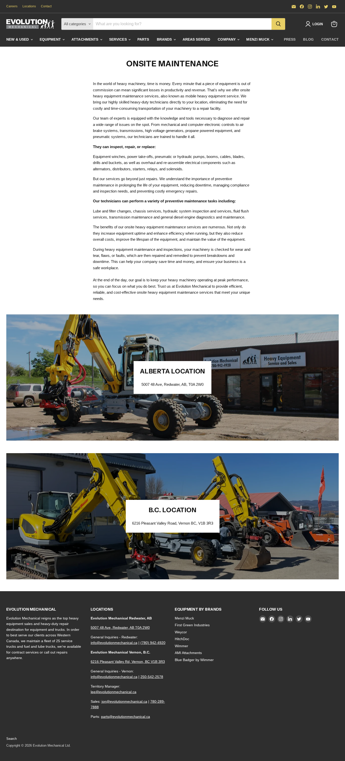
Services (118, 39)
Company (227, 39)
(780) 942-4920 (152, 643)
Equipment (51, 39)
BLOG (308, 39)
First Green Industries (192, 625)
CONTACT (330, 39)
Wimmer (181, 646)
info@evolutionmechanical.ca (114, 643)
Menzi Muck (258, 39)
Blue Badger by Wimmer (194, 660)
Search (11, 739)
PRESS (290, 39)
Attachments (85, 39)
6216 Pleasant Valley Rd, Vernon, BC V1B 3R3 (128, 662)
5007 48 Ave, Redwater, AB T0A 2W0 (120, 628)
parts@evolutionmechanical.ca (125, 717)
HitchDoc (182, 639)
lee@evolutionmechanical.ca (113, 692)
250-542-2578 (151, 677)
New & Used (18, 39)
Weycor (181, 632)
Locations (29, 6)
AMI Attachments (188, 653)
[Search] (278, 24)
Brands (165, 39)
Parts (143, 39)
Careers (11, 6)
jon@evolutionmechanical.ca (124, 701)
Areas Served (196, 39)
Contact (46, 6)
